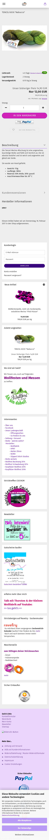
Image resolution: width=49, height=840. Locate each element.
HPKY (13, 449)
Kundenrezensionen (14, 192)
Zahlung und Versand (13, 746)
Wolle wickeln (11, 459)
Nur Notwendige (24, 828)
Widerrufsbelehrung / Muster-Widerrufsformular (24, 753)
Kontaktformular (9, 716)
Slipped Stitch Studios (20, 456)
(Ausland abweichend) (37, 73)
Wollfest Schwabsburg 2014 (16, 464)
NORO (13, 454)
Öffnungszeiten (17, 433)
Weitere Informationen (24, 835)
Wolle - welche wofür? (14, 441)
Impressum (9, 760)
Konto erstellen (10, 271)
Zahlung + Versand (13, 438)
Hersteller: (10, 443)
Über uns (9, 425)
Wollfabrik (15, 446)
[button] (6, 108)
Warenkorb (6, 719)
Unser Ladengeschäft (14, 430)
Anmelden (24, 266)
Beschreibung (10, 145)
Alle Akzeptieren (24, 820)
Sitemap (5, 727)
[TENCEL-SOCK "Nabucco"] (24, 36)
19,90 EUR (25, 317)
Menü (4, 4)
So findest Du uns (18, 436)
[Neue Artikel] (44, 284)
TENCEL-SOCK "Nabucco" (24, 349)
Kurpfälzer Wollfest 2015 (15, 467)
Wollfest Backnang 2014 (15, 462)
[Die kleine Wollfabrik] (24, 4)
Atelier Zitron (16, 451)
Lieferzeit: (6, 73)
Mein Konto (6, 722)
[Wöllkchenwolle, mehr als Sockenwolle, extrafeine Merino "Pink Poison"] (24, 296)
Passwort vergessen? (12, 275)
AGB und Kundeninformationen (17, 750)
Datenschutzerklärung (10, 815)
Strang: (5, 103)
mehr (38, 631)
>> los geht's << (13, 608)
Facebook (9, 428)
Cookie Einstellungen (13, 764)
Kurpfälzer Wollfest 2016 (15, 469)
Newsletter (6, 724)
